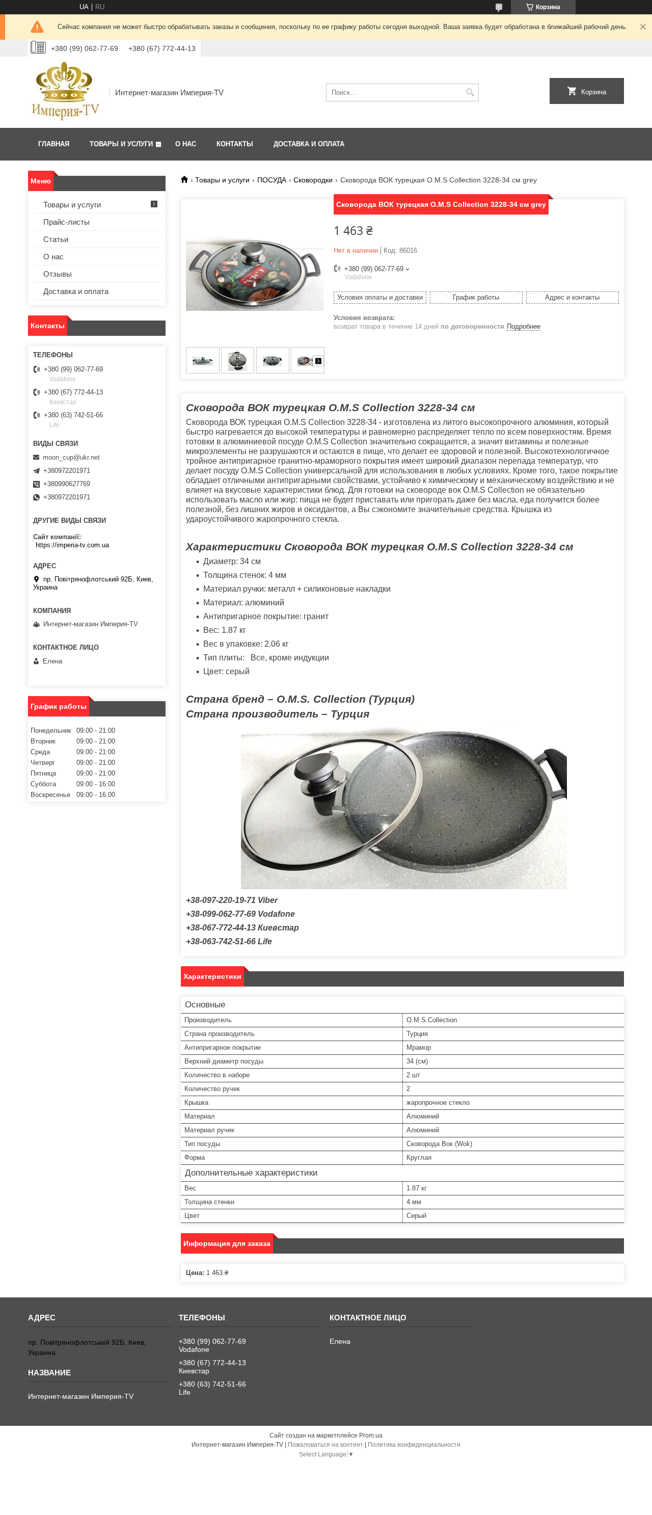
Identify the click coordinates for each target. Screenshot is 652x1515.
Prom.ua (371, 1435)
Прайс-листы (66, 222)
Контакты (234, 144)
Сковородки (313, 180)
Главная (53, 144)
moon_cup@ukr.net (71, 457)
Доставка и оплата (309, 144)
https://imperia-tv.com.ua (72, 545)
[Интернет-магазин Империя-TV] (65, 92)
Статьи (55, 239)
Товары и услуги (121, 144)
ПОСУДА (271, 180)
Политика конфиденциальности (414, 1444)
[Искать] (470, 92)
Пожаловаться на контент (325, 1444)
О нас (185, 144)
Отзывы (57, 274)
